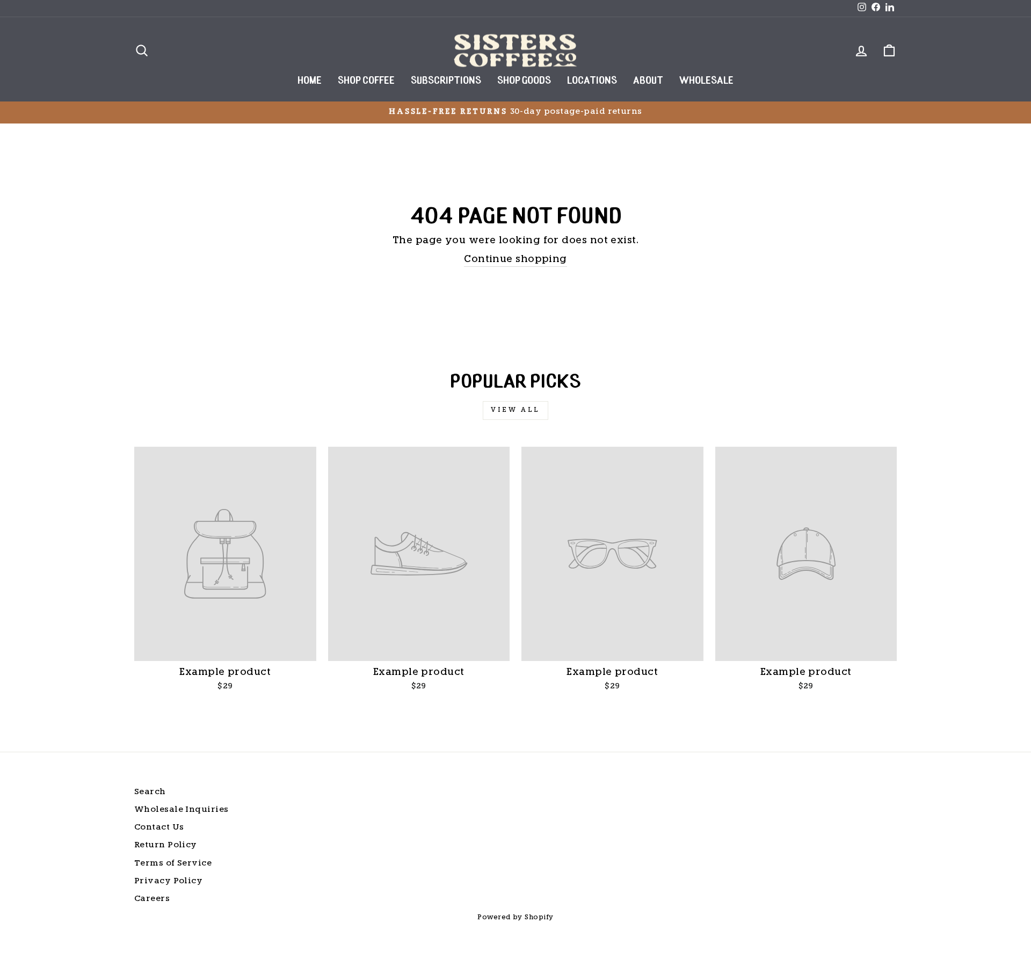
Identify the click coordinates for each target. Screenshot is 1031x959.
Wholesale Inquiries (181, 810)
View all (515, 410)
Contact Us (159, 828)
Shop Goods (524, 81)
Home (309, 81)
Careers (152, 899)
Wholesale (706, 81)
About (648, 81)
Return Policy (165, 845)
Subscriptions (446, 81)
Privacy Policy (168, 881)
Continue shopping (515, 260)
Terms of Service (173, 864)
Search (150, 792)
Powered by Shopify (515, 917)
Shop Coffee (366, 81)
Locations (592, 81)
